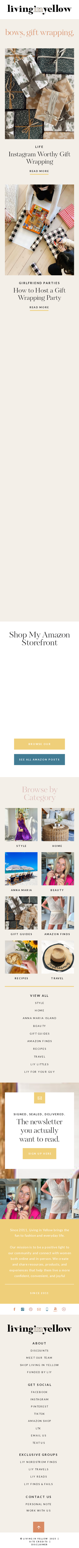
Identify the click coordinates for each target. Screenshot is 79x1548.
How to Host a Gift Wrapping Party (39, 294)
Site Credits (38, 1541)
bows (14, 33)
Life (39, 147)
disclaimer (39, 1544)
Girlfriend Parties (39, 283)
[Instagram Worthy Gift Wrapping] (39, 93)
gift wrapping (49, 33)
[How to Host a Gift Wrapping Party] (39, 230)
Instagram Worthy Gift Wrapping (39, 158)
